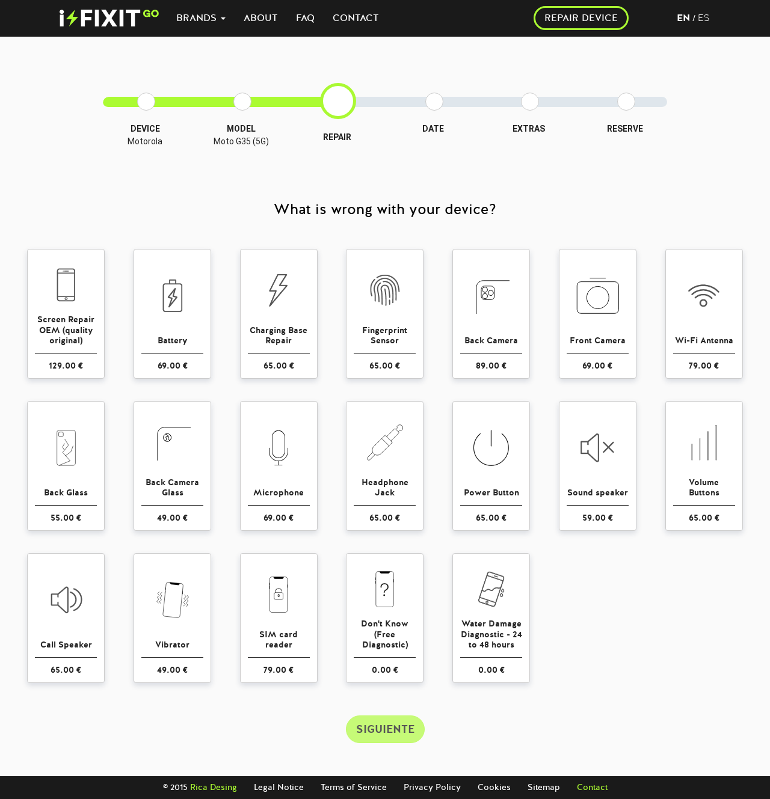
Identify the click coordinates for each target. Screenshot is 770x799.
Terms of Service (354, 787)
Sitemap (544, 787)
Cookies (494, 787)
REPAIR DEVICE (581, 18)
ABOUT (261, 18)
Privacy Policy (432, 787)
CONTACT (356, 18)
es (704, 18)
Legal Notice (279, 787)
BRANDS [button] (198, 18)
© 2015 (200, 787)
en (683, 18)
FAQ (305, 18)
